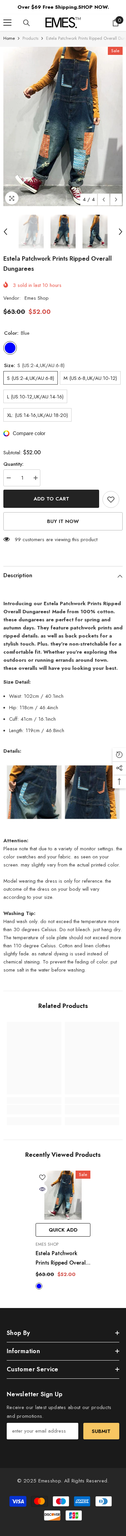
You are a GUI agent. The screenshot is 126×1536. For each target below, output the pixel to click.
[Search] (27, 23)
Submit (101, 1431)
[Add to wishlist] (110, 499)
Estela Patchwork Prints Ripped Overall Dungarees (61, 1258)
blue (39, 1286)
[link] (34, 1109)
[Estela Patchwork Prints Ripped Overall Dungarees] (63, 1195)
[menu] (7, 23)
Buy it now (63, 521)
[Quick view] (42, 1189)
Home (9, 38)
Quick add (63, 1230)
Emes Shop (37, 298)
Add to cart (51, 498)
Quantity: (13, 464)
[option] (63, 126)
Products (30, 38)
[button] (104, 199)
